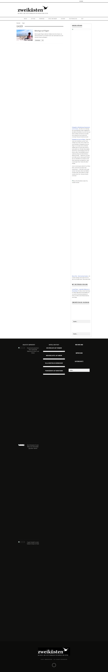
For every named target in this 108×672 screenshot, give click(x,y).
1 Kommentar (37, 40)
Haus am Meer (52, 18)
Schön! (63, 18)
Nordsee (41, 18)
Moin (25, 18)
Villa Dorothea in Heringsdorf (54, 363)
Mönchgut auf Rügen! (42, 31)
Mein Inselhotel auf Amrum (54, 355)
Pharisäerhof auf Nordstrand (54, 371)
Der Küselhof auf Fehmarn (54, 348)
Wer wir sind (79, 345)
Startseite (18, 23)
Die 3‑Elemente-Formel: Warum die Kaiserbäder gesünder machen (33, 446)
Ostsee (33, 18)
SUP (82, 18)
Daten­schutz (79, 361)
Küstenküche (73, 18)
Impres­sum (79, 353)
